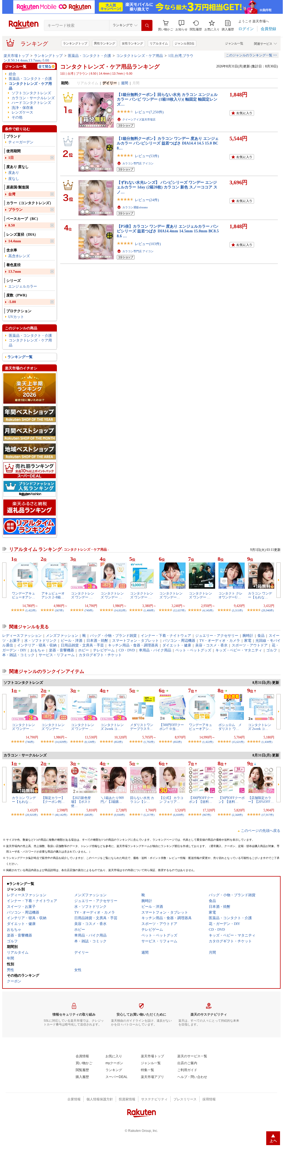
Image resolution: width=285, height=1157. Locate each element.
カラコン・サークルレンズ (33, 98)
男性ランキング (104, 43)
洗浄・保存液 (22, 108)
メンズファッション (62, 635)
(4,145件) (207, 610)
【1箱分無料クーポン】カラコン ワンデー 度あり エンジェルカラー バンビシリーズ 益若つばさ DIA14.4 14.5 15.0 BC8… (168, 143)
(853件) (118, 741)
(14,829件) (61, 741)
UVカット (16, 317)
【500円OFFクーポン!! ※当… (171, 727)
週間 (124, 83)
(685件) (89, 814)
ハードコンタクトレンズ (31, 103)
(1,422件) (30, 610)
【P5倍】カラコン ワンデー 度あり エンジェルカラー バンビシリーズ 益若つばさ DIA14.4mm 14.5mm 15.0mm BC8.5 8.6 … (168, 231)
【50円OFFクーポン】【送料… (231, 800)
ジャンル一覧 (234, 43)
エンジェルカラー (22, 286)
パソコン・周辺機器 (179, 640)
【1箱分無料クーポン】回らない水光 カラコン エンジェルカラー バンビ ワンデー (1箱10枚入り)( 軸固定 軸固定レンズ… (167, 99)
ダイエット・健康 (176, 645)
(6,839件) (178, 814)
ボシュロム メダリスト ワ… (230, 727)
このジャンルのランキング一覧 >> (251, 55)
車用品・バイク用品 (155, 650)
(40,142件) (61, 814)
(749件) (89, 610)
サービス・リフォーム (57, 655)
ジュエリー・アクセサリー (216, 635)
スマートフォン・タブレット (135, 640)
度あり (13, 172)
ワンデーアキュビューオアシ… (23, 595)
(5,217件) (149, 814)
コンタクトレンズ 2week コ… (112, 727)
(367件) (59, 610)
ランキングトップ (75, 43)
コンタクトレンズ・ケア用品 (139, 56)
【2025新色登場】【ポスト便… (81, 802)
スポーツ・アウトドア (250, 645)
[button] (181, 25)
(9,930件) (119, 814)
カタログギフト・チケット (100, 655)
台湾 (11, 194)
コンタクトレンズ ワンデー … (82, 595)
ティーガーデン (20, 142)
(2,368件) (237, 814)
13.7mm (14, 271)
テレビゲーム (104, 650)
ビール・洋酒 (71, 640)
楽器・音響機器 (61, 650)
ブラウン (15, 209)
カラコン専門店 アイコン (138, 163)
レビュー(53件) (147, 156)
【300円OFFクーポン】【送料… (201, 800)
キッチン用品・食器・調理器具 (133, 645)
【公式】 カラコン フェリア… (171, 800)
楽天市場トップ (16, 56)
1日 (11, 158)
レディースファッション (22, 635)
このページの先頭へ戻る (260, 831)
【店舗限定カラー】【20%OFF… (261, 800)
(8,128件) (90, 741)
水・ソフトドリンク (40, 640)
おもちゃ (37, 650)
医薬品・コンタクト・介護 (89, 56)
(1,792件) (149, 741)
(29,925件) (31, 814)
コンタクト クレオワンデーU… (230, 595)
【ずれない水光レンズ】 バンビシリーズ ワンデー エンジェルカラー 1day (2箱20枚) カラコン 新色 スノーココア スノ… (167, 187)
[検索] (146, 25)
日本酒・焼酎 (97, 640)
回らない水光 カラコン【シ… (142, 800)
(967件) (206, 814)
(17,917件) (268, 814)
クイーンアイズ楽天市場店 (138, 119)
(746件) (29, 741)
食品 (261, 635)
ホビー (83, 650)
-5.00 (12, 302)
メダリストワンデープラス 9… (141, 727)
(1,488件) (149, 610)
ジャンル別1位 (184, 43)
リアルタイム (159, 43)
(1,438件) (267, 741)
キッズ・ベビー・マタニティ (238, 650)
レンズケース (22, 112)
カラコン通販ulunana (134, 207)
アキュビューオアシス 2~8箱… (53, 595)
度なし (13, 179)
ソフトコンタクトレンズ (31, 93)
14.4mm (14, 241)
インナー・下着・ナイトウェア (166, 635)
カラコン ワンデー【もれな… (260, 595)
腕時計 (247, 635)
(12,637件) (179, 610)
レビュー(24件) (147, 200)
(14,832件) (120, 610)
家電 (247, 640)
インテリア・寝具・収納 (37, 645)
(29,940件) (268, 610)
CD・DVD (127, 650)
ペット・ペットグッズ (193, 650)
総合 (12, 74)
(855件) (177, 741)
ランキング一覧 (20, 357)
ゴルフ (271, 650)
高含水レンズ (19, 256)
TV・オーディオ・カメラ (219, 640)
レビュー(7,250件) (149, 112)
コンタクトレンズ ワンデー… (171, 595)
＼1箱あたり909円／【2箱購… (112, 800)
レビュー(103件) (148, 244)
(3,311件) (237, 610)
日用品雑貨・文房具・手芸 (82, 645)
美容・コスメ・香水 (211, 645)
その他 (17, 117)
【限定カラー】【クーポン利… (53, 800)
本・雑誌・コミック (18, 655)
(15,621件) (238, 741)
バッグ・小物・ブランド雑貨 (113, 635)
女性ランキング (132, 43)
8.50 (11, 225)
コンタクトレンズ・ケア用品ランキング (110, 67)
